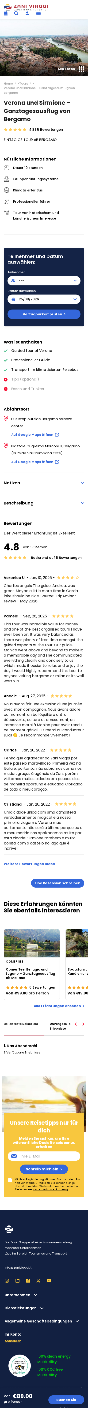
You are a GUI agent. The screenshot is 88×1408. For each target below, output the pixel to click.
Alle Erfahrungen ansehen (57, 1006)
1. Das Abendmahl (20, 1045)
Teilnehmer (16, 272)
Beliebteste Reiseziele (21, 1024)
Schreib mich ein (42, 1169)
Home (8, 83)
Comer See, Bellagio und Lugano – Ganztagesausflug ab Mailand (30, 973)
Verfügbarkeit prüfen (42, 314)
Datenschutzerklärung (50, 1189)
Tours (23, 83)
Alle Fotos (66, 69)
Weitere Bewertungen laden (29, 864)
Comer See (14, 961)
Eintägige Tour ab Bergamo (30, 139)
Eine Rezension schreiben (57, 883)
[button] (38, 13)
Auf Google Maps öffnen (32, 434)
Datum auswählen (22, 291)
